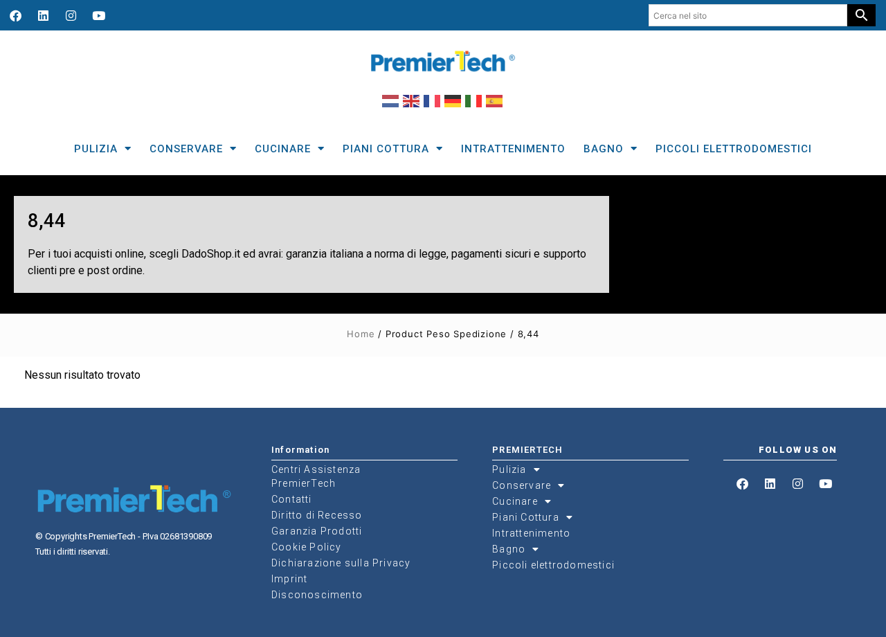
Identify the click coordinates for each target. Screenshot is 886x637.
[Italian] (474, 100)
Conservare (186, 149)
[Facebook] (15, 15)
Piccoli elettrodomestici (734, 149)
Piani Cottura (386, 149)
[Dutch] (391, 100)
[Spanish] (495, 100)
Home (360, 333)
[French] (433, 100)
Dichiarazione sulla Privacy (340, 562)
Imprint (289, 578)
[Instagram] (70, 15)
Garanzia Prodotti (316, 531)
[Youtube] (98, 15)
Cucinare (283, 149)
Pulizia (96, 149)
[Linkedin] (43, 15)
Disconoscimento (317, 594)
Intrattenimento (513, 149)
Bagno (604, 149)
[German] (453, 100)
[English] (412, 100)
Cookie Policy (306, 547)
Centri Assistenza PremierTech (316, 476)
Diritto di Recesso (317, 515)
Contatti (291, 499)
